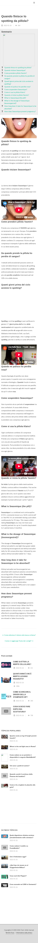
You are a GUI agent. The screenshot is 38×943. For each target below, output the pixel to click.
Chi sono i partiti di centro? (20, 766)
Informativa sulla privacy (24, 933)
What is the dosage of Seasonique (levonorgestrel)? (16, 102)
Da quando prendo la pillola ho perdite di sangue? (19, 77)
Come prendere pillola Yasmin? (15, 73)
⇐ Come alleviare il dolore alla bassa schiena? (19, 635)
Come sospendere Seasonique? (15, 89)
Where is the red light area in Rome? (23, 746)
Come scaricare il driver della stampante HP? (22, 694)
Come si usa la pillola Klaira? (14, 92)
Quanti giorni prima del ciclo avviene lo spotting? (18, 83)
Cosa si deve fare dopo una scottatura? (21, 709)
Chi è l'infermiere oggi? (18, 857)
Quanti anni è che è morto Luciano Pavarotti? (22, 676)
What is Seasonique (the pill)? (15, 98)
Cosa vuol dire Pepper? (18, 876)
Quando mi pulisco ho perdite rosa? (17, 87)
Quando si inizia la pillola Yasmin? (16, 95)
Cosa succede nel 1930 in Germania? (23, 884)
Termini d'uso (10, 933)
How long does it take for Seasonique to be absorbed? (20, 107)
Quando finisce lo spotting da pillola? (18, 67)
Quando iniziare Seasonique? (15, 70)
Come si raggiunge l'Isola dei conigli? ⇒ (19, 641)
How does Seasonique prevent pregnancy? (20, 111)
